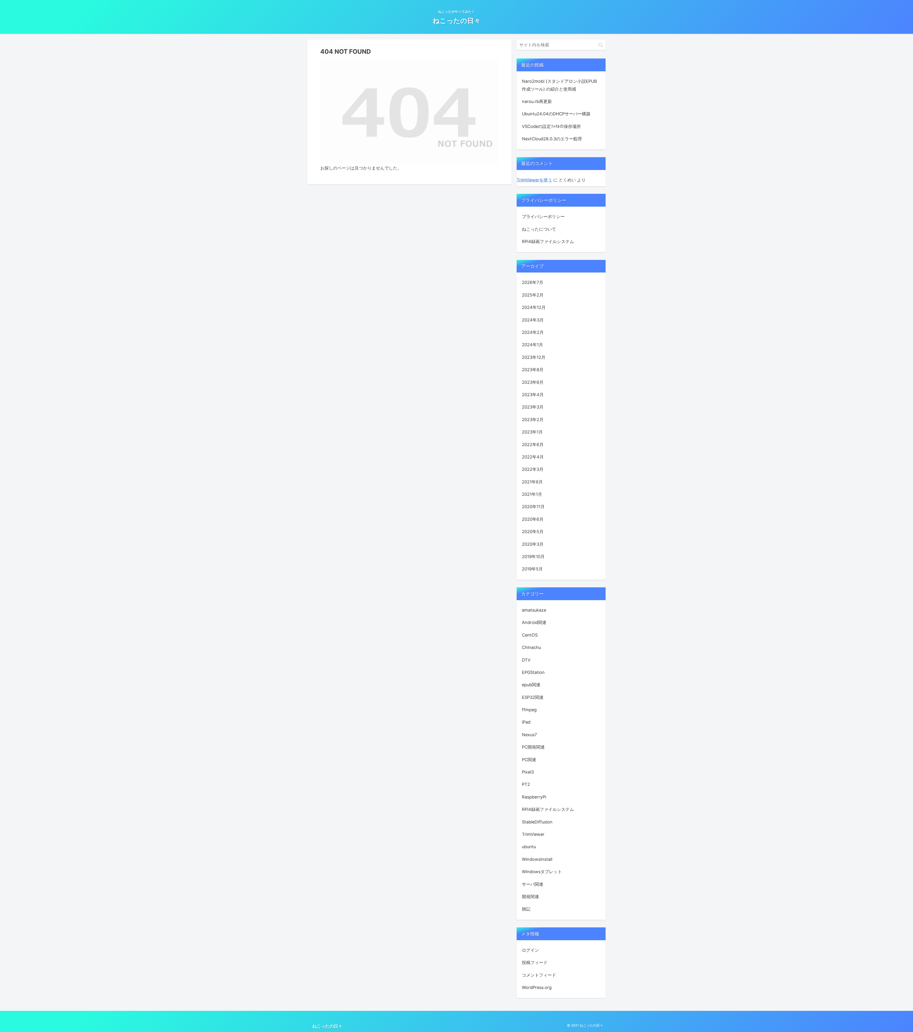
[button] (601, 45)
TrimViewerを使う (534, 179)
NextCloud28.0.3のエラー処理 (552, 138)
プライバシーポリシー (543, 216)
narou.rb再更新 (537, 101)
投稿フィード (535, 962)
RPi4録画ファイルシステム (548, 241)
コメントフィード (539, 975)
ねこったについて (539, 229)
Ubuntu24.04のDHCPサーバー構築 (556, 113)
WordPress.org (537, 987)
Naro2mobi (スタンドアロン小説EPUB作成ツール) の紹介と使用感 (559, 85)
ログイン (530, 950)
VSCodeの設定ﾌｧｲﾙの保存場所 (551, 126)
